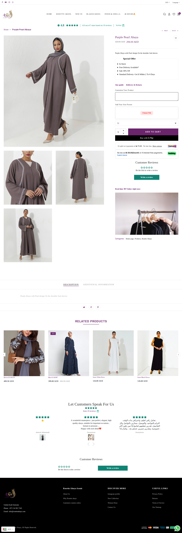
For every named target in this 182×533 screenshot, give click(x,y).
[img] (91, 408)
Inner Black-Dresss (143, 377)
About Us (66, 494)
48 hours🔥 (130, 14)
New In (78, 14)
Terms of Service (158, 503)
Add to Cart (153, 132)
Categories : (120, 239)
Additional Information (98, 284)
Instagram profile (114, 494)
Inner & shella (112, 14)
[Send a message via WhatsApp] (177, 528)
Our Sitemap (156, 507)
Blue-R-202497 (53, 377)
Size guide (119, 85)
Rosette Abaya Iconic (72, 488)
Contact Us (111, 507)
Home (49, 14)
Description (71, 284)
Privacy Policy (157, 494)
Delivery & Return (134, 85)
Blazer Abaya (93, 14)
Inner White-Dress (99, 377)
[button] (89, 444)
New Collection (113, 498)
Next (174, 30)
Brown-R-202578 (9, 377)
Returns (155, 498)
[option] (24, 358)
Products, (138, 239)
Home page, (130, 239)
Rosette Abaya (63, 14)
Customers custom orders (72, 503)
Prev (166, 30)
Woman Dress (112, 503)
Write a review (147, 177)
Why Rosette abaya (70, 498)
